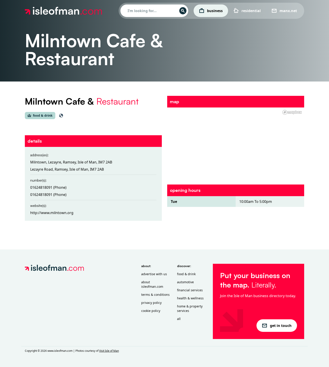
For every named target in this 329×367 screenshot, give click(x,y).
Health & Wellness (190, 298)
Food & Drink (186, 274)
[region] (235, 143)
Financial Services (190, 290)
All (179, 319)
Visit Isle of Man (109, 351)
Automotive (185, 282)
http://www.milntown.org (51, 212)
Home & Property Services (190, 308)
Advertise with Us (154, 274)
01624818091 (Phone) (48, 187)
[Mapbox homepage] (292, 112)
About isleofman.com (152, 284)
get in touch (281, 325)
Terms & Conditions (155, 294)
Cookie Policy (150, 311)
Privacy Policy (151, 302)
